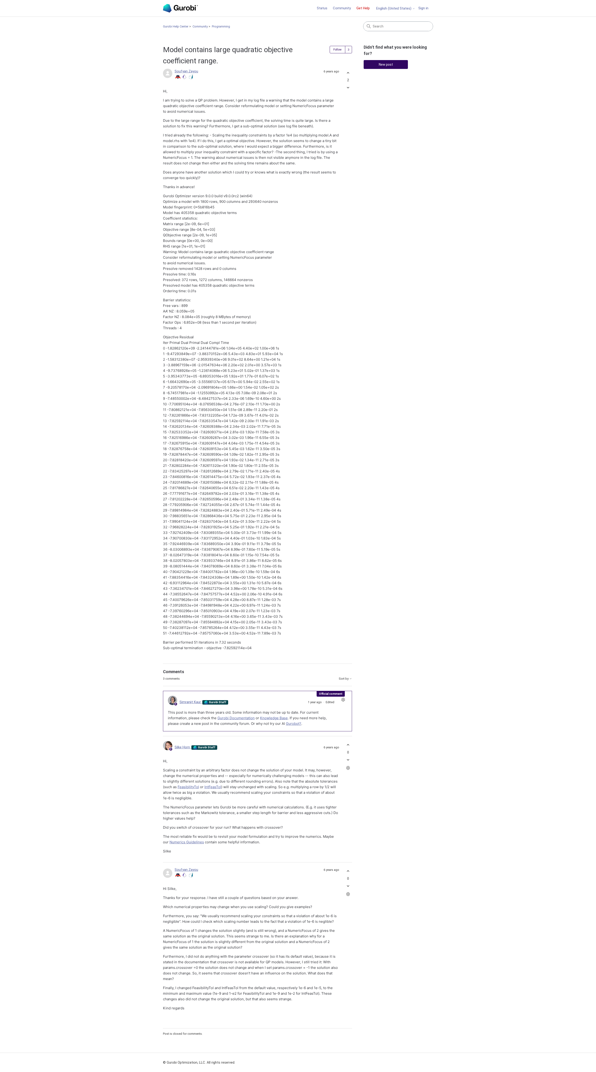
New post (386, 64)
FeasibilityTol (188, 787)
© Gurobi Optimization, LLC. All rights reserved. (199, 1062)
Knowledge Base (274, 718)
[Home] (180, 8)
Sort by (344, 678)
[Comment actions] (343, 700)
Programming (221, 26)
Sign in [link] (423, 8)
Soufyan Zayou (186, 71)
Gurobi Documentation (236, 718)
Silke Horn (183, 747)
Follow (337, 49)
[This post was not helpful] (348, 88)
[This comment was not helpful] (348, 760)
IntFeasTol (212, 787)
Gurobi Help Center (175, 26)
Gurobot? (293, 723)
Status (322, 8)
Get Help (363, 8)
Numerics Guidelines (186, 842)
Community (342, 8)
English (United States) (394, 8)
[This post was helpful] (348, 73)
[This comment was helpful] (348, 745)
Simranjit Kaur (190, 702)
